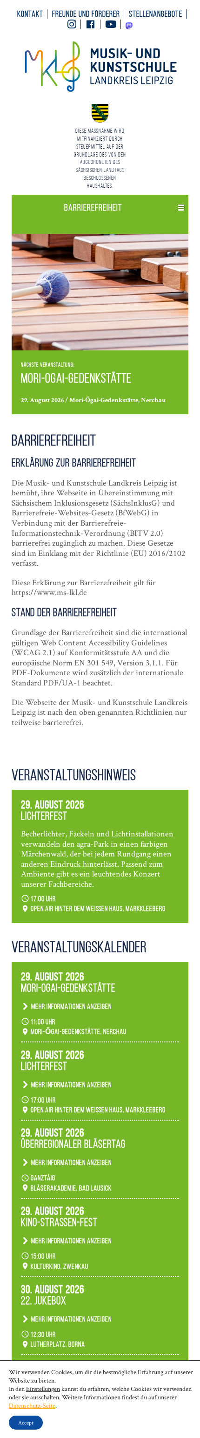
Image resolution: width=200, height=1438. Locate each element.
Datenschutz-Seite (32, 1405)
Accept (25, 1422)
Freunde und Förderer (86, 14)
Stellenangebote (155, 14)
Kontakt (30, 14)
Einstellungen (43, 1388)
